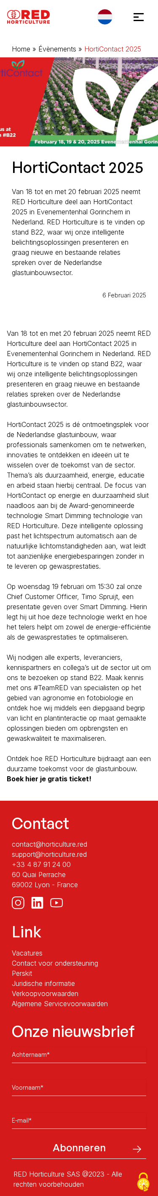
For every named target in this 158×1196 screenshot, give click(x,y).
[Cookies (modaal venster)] (143, 1182)
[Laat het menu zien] (136, 17)
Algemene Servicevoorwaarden (60, 1003)
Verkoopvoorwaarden (45, 993)
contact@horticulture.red (49, 844)
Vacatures (27, 953)
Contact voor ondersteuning (55, 963)
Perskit (22, 973)
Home (21, 49)
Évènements (57, 49)
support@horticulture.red (49, 854)
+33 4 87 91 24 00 (41, 864)
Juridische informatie (43, 983)
